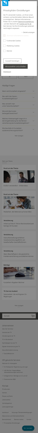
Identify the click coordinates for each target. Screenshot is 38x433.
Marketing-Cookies (13, 46)
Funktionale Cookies (14, 41)
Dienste (9, 51)
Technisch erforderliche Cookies (18, 36)
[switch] (28, 32)
